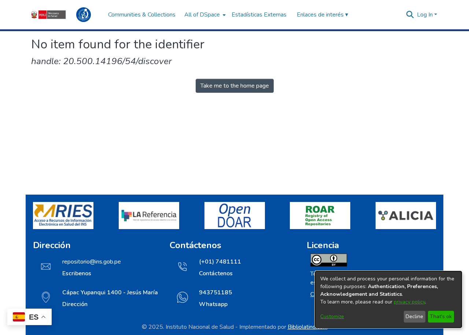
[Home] (66, 14)
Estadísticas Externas (259, 15)
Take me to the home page (234, 86)
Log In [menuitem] (425, 15)
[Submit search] (410, 14)
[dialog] (388, 299)
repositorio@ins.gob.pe (91, 262)
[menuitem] (204, 14)
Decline (414, 316)
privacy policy (409, 301)
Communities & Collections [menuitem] (142, 15)
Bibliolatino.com (308, 327)
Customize (332, 316)
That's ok (441, 316)
